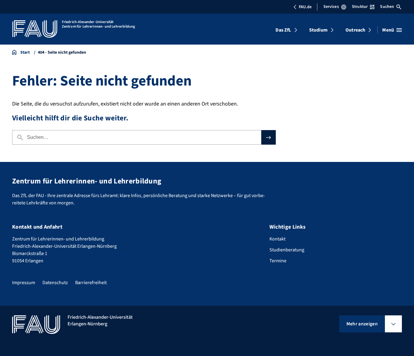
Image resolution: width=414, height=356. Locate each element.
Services (331, 7)
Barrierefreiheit (91, 282)
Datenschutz (55, 282)
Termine (277, 260)
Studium (318, 30)
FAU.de (305, 7)
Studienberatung (286, 250)
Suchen (387, 7)
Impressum (23, 282)
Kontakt (277, 239)
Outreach (355, 30)
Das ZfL (283, 30)
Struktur (360, 7)
